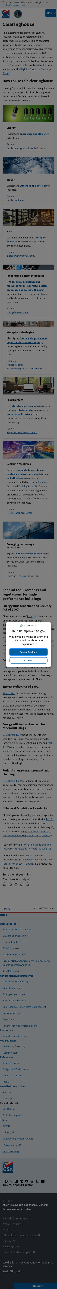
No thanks (28, 660)
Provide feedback (28, 652)
